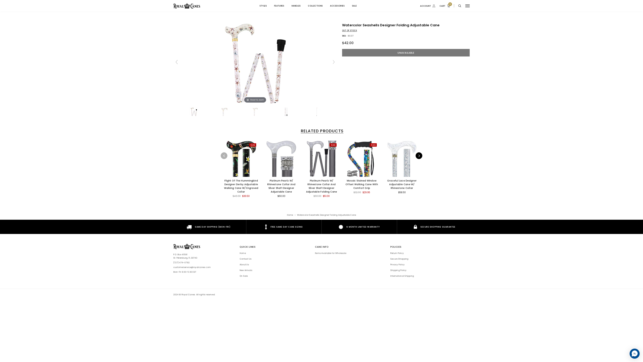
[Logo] (192, 6)
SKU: (344, 35)
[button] (635, 354)
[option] (241, 170)
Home (290, 215)
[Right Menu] (467, 6)
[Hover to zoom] (255, 63)
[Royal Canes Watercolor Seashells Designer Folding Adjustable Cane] (194, 111)
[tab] (321, 131)
